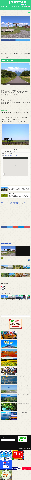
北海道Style (24, 448)
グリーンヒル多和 (22, 202)
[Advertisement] (15, 47)
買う (7, 243)
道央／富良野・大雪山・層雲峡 (11, 6)
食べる (9, 243)
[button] (1, 74)
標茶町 (2, 243)
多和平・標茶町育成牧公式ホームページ (10, 155)
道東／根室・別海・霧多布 (21, 386)
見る (4, 243)
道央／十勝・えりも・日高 (19, 6)
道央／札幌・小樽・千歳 (4, 6)
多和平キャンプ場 (3, 202)
